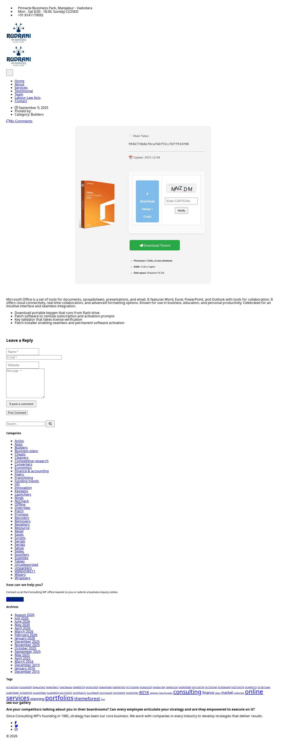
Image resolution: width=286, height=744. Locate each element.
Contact (21, 101)
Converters (23, 464)
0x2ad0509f (25, 687)
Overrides (22, 507)
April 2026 (22, 628)
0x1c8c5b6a (12, 687)
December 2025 (27, 641)
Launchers (23, 494)
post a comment (22, 404)
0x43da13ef (159, 687)
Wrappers (22, 578)
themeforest (87, 698)
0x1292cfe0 (211, 687)
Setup (19, 548)
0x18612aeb (264, 687)
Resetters (22, 524)
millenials (239, 693)
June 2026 (22, 621)
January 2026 (25, 638)
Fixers (19, 474)
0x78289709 (26, 693)
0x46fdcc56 (172, 687)
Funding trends (27, 481)
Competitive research (32, 461)
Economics (23, 467)
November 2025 (27, 645)
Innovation (23, 487)
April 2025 (22, 658)
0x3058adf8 (224, 687)
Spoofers (22, 554)
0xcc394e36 (93, 693)
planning (37, 698)
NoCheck (22, 501)
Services (21, 87)
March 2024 (24, 661)
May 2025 (22, 655)
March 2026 (24, 631)
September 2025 (28, 651)
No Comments (21, 121)
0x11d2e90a (132, 687)
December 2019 (27, 665)
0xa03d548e (39, 693)
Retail (19, 531)
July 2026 (21, 618)
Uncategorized (26, 564)
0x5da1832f (92, 687)
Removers (23, 521)
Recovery (22, 518)
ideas (217, 693)
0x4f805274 (79, 687)
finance (208, 692)
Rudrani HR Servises (34, 736)
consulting (187, 692)
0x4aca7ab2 (39, 687)
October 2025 (25, 648)
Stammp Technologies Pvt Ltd (94, 736)
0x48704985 (12, 693)
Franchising (24, 477)
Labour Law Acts (28, 97)
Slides (19, 551)
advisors (154, 693)
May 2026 (22, 625)
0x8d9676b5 (118, 687)
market (227, 692)
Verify (181, 210)
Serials (20, 541)
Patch (19, 511)
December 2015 (27, 671)
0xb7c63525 (65, 693)
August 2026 (24, 615)
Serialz (20, 544)
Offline (20, 504)
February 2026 (26, 635)
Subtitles (21, 558)
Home (19, 81)
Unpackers (23, 568)
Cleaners (21, 457)
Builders (21, 447)
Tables (20, 561)
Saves (19, 534)
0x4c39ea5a (66, 687)
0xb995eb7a (79, 693)
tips (103, 699)
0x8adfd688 (105, 687)
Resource (22, 528)
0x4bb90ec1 (52, 687)
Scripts (20, 538)
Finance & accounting (32, 471)
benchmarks (166, 693)
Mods (19, 497)
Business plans (26, 451)
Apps (19, 444)
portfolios (59, 698)
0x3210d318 (237, 687)
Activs (19, 441)
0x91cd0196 (198, 687)
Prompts (21, 514)
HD (17, 484)
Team (19, 94)
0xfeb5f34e (132, 693)
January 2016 (25, 668)
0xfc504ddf (119, 693)
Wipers (20, 574)
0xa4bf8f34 (53, 693)
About (19, 84)
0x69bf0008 (185, 687)
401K (144, 692)
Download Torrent (156, 245)
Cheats (20, 454)
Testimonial (24, 91)
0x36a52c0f (146, 687)
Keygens (21, 491)
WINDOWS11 (25, 571)
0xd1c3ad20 (106, 693)
